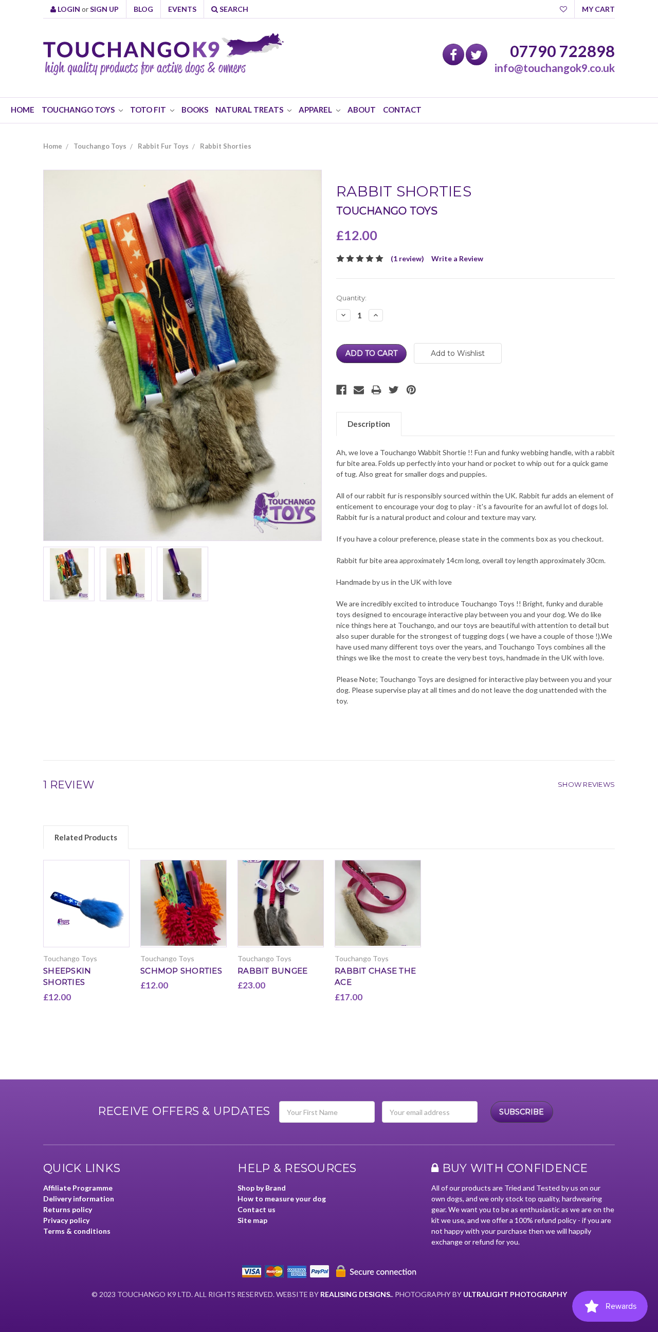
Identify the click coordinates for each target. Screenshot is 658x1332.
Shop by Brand (261, 1187)
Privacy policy (66, 1220)
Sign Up (104, 9)
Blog (143, 9)
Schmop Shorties (181, 971)
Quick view (86, 894)
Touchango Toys (79, 109)
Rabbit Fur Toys (163, 146)
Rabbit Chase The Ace (375, 976)
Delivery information (78, 1198)
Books (194, 109)
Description (369, 423)
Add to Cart (86, 911)
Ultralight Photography (515, 1294)
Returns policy (67, 1209)
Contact (402, 109)
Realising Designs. (356, 1294)
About (362, 109)
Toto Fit (149, 109)
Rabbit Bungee (272, 971)
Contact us (256, 1209)
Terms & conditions (77, 1231)
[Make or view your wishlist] (563, 9)
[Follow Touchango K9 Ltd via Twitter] (476, 54)
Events (182, 9)
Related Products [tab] (85, 837)
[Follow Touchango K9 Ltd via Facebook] (453, 54)
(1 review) (407, 258)
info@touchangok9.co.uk (555, 67)
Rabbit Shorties (225, 146)
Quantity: (351, 298)
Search (233, 9)
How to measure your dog (281, 1198)
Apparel (316, 109)
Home (22, 109)
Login (68, 9)
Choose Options (280, 911)
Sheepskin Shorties (67, 976)
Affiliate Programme (78, 1187)
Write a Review (457, 258)
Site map (252, 1220)
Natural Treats (250, 109)
